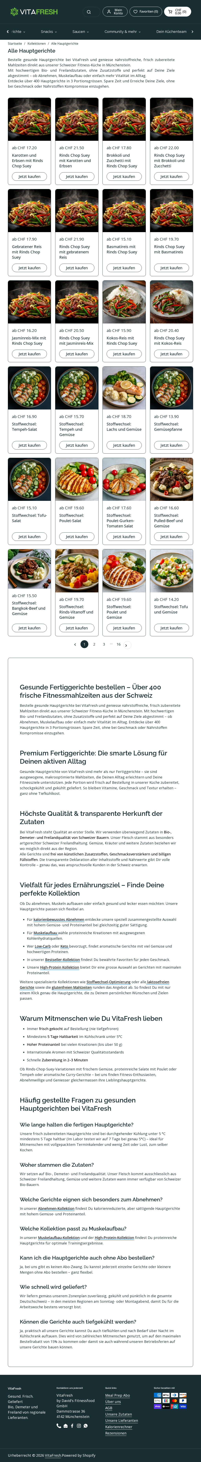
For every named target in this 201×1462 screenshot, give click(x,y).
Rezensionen (115, 1433)
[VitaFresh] (33, 12)
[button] (177, 12)
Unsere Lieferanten (121, 1420)
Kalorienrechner (118, 1426)
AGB (108, 1407)
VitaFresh (53, 1455)
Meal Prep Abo (117, 1395)
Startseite (15, 43)
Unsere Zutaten (118, 1414)
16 (119, 644)
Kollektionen (36, 43)
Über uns (113, 1401)
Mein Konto (118, 11)
